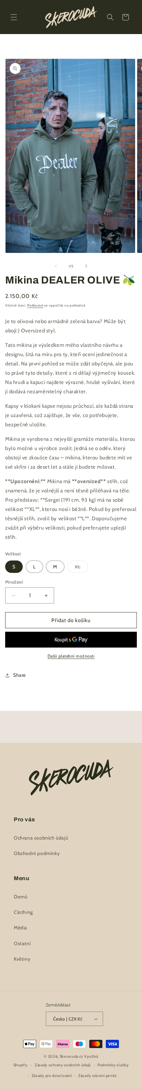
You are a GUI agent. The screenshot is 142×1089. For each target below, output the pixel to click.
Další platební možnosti (71, 656)
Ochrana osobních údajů (41, 838)
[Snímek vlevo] (55, 266)
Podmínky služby (113, 1065)
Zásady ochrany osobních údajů (63, 1065)
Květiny (22, 959)
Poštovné (35, 305)
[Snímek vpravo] (86, 266)
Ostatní (22, 943)
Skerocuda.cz (71, 1056)
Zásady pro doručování (52, 1075)
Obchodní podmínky (37, 853)
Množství (14, 582)
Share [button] (19, 675)
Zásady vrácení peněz (97, 1075)
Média (20, 928)
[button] (13, 17)
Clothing (23, 912)
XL (81, 568)
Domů (20, 897)
